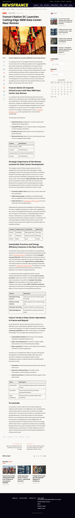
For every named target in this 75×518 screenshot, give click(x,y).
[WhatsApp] (4, 98)
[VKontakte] (4, 91)
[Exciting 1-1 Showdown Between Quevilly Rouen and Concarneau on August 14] (53, 50)
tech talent (36, 201)
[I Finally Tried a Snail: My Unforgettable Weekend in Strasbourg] (39, 469)
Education (46, 5)
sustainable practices (19, 255)
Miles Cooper (12, 13)
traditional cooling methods (24, 265)
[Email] (4, 76)
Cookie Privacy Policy (43, 501)
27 (55, 94)
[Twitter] (4, 65)
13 (55, 89)
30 (64, 94)
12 (52, 89)
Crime (41, 5)
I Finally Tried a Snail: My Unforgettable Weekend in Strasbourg (39, 478)
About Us (51, 1)
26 (52, 94)
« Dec (51, 96)
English (55, 13)
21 (58, 91)
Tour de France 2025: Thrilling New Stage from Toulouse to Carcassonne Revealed (9, 479)
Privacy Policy (41, 506)
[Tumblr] (4, 84)
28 (58, 94)
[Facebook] (4, 61)
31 (67, 94)
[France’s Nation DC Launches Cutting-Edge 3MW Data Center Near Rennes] (24, 40)
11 (70, 87)
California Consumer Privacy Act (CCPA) (49, 499)
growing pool (27, 201)
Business (36, 5)
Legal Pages (68, 1)
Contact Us (63, 1)
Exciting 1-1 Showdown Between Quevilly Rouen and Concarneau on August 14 (65, 50)
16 (64, 89)
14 (58, 89)
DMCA (39, 504)
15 (61, 89)
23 (64, 91)
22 (61, 91)
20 (55, 91)
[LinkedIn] (4, 69)
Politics (65, 5)
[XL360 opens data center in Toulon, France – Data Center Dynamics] (24, 469)
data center (10, 436)
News (60, 5)
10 (67, 87)
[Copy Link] (4, 80)
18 (70, 89)
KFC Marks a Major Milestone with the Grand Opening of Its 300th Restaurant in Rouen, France (35, 447)
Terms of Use (41, 508)
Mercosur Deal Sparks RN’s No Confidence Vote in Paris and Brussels (14, 447)
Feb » (55, 96)
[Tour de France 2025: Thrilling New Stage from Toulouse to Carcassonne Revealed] (9, 469)
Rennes (4, 13)
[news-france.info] (15, 5)
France (16, 436)
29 (61, 94)
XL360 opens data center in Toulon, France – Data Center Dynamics (24, 478)
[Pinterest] (4, 72)
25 (70, 91)
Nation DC (22, 436)
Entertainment (54, 5)
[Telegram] (4, 95)
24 (67, 91)
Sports (70, 5)
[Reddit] (4, 87)
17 (67, 89)
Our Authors (57, 1)
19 (52, 91)
